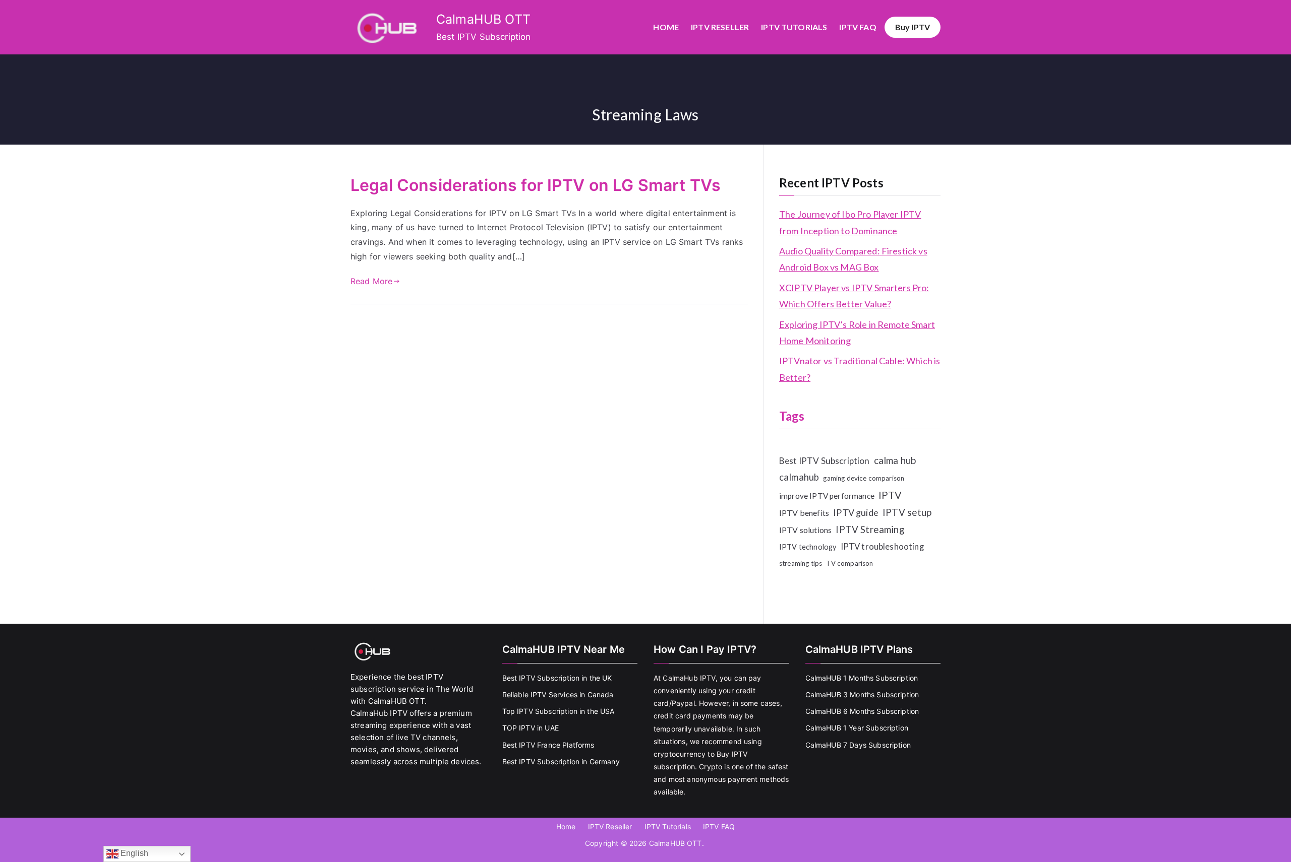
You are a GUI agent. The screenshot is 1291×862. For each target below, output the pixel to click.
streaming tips (800, 563)
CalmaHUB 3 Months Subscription (862, 694)
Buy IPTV (912, 27)
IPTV (890, 495)
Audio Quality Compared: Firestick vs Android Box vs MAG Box (853, 259)
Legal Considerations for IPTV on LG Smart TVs (535, 185)
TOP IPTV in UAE (530, 727)
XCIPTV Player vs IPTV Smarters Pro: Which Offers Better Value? (854, 295)
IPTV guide (855, 512)
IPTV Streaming (870, 529)
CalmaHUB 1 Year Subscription (856, 727)
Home (666, 27)
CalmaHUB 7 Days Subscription (858, 745)
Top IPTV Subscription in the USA (558, 711)
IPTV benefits (804, 512)
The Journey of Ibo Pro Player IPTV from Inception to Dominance (850, 222)
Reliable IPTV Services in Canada (558, 694)
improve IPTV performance (826, 495)
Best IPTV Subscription (824, 460)
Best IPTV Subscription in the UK (557, 678)
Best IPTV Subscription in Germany (561, 761)
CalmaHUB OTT (483, 19)
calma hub (895, 460)
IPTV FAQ (857, 27)
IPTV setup (907, 512)
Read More (371, 281)
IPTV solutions (805, 530)
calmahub (799, 477)
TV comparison (849, 563)
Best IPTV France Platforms (548, 745)
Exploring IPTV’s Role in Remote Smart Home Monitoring (857, 332)
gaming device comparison (863, 478)
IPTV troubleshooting (882, 547)
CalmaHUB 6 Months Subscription (862, 711)
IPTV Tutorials (794, 27)
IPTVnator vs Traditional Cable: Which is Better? (859, 368)
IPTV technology (807, 547)
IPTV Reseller (720, 27)
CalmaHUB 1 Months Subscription (861, 678)
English (133, 853)
